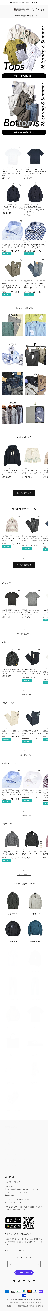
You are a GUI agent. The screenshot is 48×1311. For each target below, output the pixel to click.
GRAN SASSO (33, 340)
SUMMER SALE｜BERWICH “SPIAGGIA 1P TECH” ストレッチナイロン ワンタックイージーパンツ (32, 733)
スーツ (33, 969)
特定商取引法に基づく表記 (26, 1306)
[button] (4, 9)
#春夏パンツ (8, 702)
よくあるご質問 (11, 1136)
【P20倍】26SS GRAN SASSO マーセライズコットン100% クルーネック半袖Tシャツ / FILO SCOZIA (13, 172)
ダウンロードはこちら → (14, 1250)
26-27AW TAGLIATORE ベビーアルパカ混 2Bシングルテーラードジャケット (11, 671)
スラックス (11, 997)
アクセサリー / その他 (11, 1108)
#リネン (6, 642)
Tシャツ (34, 1025)
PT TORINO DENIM (11, 398)
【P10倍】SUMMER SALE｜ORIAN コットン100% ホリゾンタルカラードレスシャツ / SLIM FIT (11, 793)
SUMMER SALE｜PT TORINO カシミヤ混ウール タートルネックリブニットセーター (12, 853)
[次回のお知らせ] (43, 2)
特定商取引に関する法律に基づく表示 (19, 1158)
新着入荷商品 (24, 437)
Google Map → (10, 1195)
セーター (33, 941)
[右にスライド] (29, 486)
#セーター (7, 823)
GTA (34, 398)
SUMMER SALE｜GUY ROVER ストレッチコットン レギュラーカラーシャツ (32, 792)
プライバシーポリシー (13, 1152)
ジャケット (34, 914)
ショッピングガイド (12, 1163)
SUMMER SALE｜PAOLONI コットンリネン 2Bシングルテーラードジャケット (12, 538)
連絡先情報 (39, 1306)
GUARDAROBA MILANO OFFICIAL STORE (27, 1299)
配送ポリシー (11, 1306)
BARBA (11, 428)
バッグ (11, 1053)
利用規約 (8, 1142)
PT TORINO (33, 369)
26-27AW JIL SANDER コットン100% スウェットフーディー (11, 472)
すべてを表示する (24, 493)
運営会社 (8, 1168)
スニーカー (11, 1080)
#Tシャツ (6, 583)
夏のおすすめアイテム (24, 508)
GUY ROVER (34, 428)
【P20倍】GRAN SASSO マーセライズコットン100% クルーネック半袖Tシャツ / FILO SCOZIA (12, 612)
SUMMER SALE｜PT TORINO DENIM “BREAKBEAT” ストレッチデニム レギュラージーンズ (32, 539)
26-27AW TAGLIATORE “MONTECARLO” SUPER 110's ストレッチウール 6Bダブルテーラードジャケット (35, 209)
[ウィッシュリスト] (37, 9)
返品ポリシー (14, 1302)
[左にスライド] (18, 486)
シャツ (11, 969)
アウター (11, 914)
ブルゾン (11, 941)
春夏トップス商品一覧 (22, 76)
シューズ (33, 1053)
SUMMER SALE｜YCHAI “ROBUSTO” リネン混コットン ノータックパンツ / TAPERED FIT (31, 672)
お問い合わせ (10, 1131)
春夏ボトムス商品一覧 (22, 132)
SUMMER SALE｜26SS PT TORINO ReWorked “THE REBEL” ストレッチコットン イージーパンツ (12, 286)
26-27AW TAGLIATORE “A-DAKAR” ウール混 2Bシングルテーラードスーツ (13, 208)
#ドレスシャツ (9, 763)
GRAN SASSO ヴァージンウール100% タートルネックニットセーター (32, 853)
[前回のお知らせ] (4, 2)
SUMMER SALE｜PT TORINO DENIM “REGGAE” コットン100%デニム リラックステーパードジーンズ (35, 286)
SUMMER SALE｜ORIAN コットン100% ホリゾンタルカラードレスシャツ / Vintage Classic (13, 246)
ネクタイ (33, 1080)
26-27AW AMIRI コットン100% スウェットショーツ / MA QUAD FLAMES (31, 472)
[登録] (37, 1264)
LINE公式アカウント (12, 1207)
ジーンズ (33, 997)
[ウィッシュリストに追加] (20, 148)
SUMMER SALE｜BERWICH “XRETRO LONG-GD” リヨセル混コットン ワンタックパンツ (11, 732)
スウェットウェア (11, 1025)
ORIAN (11, 369)
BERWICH (11, 340)
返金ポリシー (10, 1147)
